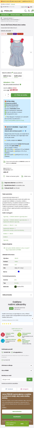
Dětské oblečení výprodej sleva (18, 216)
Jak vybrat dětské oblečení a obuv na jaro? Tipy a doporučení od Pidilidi (17, 249)
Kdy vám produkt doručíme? (11, 84)
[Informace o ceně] (8, 90)
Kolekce (5, 225)
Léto (15, 280)
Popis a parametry (7, 194)
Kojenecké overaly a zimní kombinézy (10, 19)
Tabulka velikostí (17, 73)
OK (29, 379)
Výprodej (5, 216)
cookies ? (4, 407)
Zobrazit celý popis (6, 30)
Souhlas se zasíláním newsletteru (10, 383)
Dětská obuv (5, 15)
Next (30, 52)
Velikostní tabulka (7, 295)
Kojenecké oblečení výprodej (11, 222)
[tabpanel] (17, 52)
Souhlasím (17, 417)
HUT (16, 265)
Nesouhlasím (17, 411)
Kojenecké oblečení (27, 15)
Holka (16, 261)
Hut (16, 225)
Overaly (16, 283)
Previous (3, 52)
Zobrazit (13, 4)
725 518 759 (5, 6)
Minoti (11, 225)
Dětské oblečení (15, 15)
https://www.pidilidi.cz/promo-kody (14, 120)
